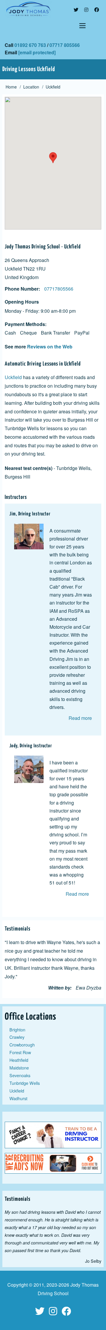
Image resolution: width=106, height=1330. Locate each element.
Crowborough (22, 1044)
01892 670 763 (30, 45)
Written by (59, 987)
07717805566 (58, 288)
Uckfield (13, 377)
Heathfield (18, 1060)
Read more (80, 718)
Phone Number (22, 288)
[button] (53, 158)
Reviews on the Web (49, 346)
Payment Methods (25, 324)
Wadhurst (18, 1098)
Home (11, 87)
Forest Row (20, 1052)
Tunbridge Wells (24, 1083)
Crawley (16, 1037)
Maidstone (19, 1067)
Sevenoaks (19, 1075)
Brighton (17, 1029)
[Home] (53, 9)
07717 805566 (64, 45)
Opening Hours (22, 301)
